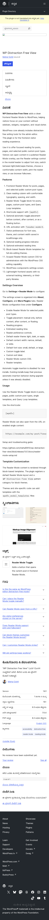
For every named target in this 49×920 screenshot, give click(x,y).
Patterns (30, 832)
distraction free (39, 729)
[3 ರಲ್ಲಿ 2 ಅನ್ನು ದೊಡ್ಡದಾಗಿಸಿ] (43, 510)
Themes (29, 823)
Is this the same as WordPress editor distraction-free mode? (17, 590)
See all (43, 760)
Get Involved (32, 840)
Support (6, 844)
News (5, 823)
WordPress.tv (10, 853)
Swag (29, 853)
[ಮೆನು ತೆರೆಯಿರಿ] (45, 3)
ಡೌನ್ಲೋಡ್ (7, 64)
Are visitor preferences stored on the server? (13, 617)
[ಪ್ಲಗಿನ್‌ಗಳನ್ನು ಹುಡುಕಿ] (29, 28)
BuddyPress (9, 874)
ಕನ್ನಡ (10, 886)
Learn (5, 840)
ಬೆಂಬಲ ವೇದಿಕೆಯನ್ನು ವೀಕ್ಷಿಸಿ (13, 784)
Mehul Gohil (8, 57)
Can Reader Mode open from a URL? (20, 609)
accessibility (27, 729)
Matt (6, 866)
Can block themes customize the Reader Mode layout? (16, 636)
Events (29, 844)
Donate (30, 849)
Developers (8, 849)
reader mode (28, 734)
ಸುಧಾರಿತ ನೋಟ (9, 741)
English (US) (41, 723)
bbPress (8, 870)
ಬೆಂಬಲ (8, 99)
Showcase (30, 819)
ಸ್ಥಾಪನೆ (7, 86)
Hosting (6, 827)
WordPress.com (11, 861)
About (5, 819)
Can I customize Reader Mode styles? (20, 645)
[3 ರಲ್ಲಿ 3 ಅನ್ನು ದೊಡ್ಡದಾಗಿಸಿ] (43, 529)
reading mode (40, 734)
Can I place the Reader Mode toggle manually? (13, 599)
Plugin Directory (9, 11)
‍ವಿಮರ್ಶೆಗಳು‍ (9, 79)
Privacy (6, 832)
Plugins (29, 827)
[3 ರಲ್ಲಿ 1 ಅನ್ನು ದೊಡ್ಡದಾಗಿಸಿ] (20, 510)
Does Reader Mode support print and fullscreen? (16, 626)
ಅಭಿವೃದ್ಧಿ (8, 92)
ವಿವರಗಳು (9, 73)
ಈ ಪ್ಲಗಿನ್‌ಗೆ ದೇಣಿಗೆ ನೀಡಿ (12, 803)
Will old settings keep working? (17, 653)
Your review (8, 760)
